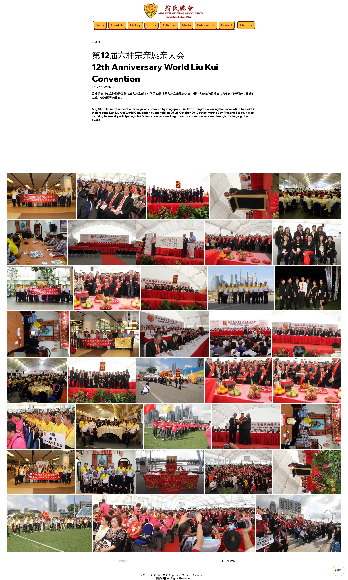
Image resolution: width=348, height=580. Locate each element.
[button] (104, 42)
